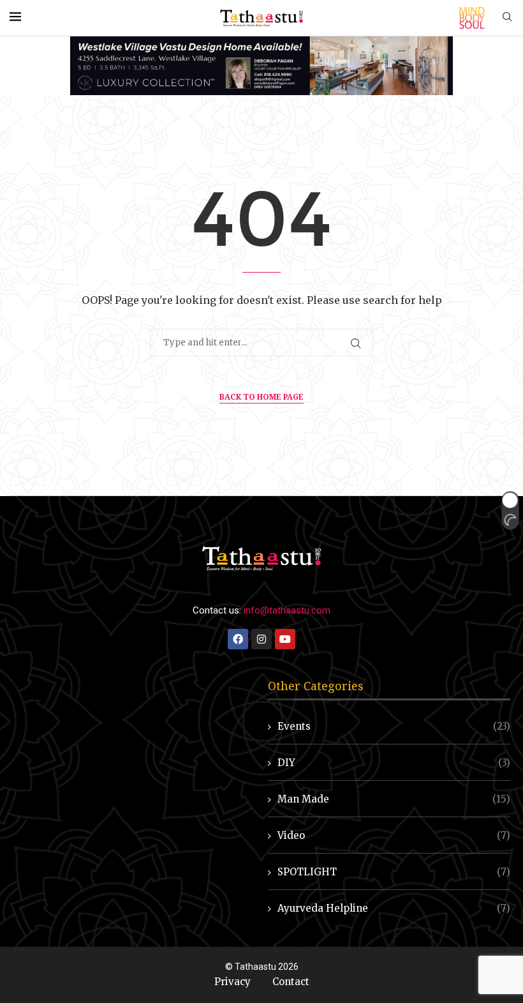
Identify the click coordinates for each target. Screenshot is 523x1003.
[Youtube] (285, 639)
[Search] (507, 18)
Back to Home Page (261, 396)
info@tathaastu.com (287, 610)
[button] (510, 510)
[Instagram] (261, 639)
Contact (290, 982)
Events (393, 726)
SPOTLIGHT (393, 872)
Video (393, 835)
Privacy (232, 982)
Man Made (393, 799)
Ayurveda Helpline (393, 908)
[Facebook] (238, 639)
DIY (393, 763)
